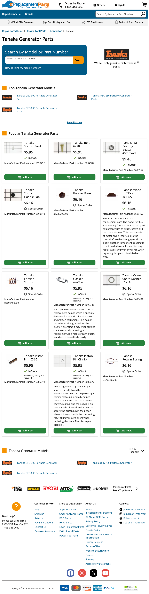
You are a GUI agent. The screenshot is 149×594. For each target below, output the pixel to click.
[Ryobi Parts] (50, 488)
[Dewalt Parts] (33, 488)
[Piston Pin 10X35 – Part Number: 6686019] (13, 360)
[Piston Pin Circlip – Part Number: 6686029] (62, 360)
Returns (38, 518)
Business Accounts (44, 531)
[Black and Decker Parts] (17, 488)
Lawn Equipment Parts (71, 527)
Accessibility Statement (98, 563)
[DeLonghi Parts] (84, 488)
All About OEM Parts (97, 517)
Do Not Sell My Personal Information (99, 536)
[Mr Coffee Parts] (100, 488)
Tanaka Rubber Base (82, 191)
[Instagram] (82, 573)
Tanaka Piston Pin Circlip (83, 357)
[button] (144, 5)
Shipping (39, 513)
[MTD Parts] (67, 488)
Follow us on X (131, 518)
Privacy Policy (93, 521)
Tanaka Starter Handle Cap (32, 193)
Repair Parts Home (12, 31)
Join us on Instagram (134, 513)
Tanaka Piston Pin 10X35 (34, 357)
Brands (29, 14)
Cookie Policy (93, 530)
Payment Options (43, 522)
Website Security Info (97, 550)
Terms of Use (93, 546)
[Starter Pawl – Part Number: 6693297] (13, 147)
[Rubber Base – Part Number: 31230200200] (62, 194)
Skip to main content (74, 2)
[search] (143, 13)
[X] (93, 573)
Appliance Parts (67, 509)
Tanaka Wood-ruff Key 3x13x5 (132, 193)
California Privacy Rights (99, 525)
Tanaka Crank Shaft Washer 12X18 (131, 278)
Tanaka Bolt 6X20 (81, 144)
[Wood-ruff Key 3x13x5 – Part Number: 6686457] (111, 194)
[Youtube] (105, 573)
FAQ (36, 509)
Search (78, 60)
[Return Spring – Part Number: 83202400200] (111, 360)
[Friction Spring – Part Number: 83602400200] (13, 280)
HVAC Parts (65, 522)
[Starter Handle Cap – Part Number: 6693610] (13, 194)
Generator (56, 31)
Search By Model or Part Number (115, 14)
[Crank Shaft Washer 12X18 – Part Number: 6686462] (111, 280)
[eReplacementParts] (25, 4)
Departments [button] (9, 14)
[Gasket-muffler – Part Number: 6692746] (62, 280)
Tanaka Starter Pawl (32, 144)
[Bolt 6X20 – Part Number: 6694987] (62, 147)
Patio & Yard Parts (69, 531)
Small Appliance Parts (71, 513)
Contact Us (40, 527)
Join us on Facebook (134, 509)
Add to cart (28, 177)
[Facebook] (70, 573)
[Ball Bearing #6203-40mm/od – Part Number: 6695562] (111, 147)
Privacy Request (94, 542)
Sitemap (90, 559)
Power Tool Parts (36, 31)
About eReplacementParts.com (99, 511)
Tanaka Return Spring (132, 357)
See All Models (74, 122)
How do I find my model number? (23, 67)
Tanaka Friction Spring (29, 278)
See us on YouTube (134, 522)
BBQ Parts (65, 518)
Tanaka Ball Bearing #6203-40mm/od (130, 148)
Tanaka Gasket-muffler (78, 278)
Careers (90, 555)
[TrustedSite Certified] (131, 588)
